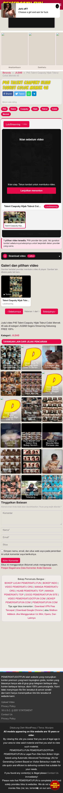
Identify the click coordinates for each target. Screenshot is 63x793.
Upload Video (8, 701)
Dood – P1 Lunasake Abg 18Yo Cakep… (52, 365)
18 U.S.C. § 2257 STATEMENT (17, 710)
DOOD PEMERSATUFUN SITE (41, 594)
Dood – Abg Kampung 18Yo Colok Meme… (10, 365)
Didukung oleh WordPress (23, 727)
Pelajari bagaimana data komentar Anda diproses (26, 567)
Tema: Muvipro (45, 727)
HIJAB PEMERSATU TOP (30, 590)
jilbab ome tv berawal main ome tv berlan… (31, 365)
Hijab (35, 108)
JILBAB (15, 335)
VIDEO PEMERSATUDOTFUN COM (26, 598)
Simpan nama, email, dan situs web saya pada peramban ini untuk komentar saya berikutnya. (31, 552)
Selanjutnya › (49, 311)
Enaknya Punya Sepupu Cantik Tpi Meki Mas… (10, 495)
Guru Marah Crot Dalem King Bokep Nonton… (31, 443)
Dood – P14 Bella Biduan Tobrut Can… (52, 417)
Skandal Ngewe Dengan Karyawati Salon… (31, 416)
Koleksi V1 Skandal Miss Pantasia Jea (52, 443)
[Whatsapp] (28, 93)
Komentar (43, 233)
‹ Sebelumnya (14, 311)
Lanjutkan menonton (31, 190)
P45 (4, 108)
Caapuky (24, 108)
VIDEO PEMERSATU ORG (19, 586)
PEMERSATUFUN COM (44, 602)
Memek (6, 114)
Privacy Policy (8, 706)
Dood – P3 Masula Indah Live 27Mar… (31, 469)
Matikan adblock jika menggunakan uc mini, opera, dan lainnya (32, 613)
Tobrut (44, 108)
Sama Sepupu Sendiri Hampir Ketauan (52, 495)
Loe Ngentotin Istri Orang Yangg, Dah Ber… (10, 390)
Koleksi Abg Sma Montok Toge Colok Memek (31, 391)
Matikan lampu (26, 233)
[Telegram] (34, 93)
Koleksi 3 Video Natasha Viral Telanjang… (31, 495)
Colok (54, 108)
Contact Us (7, 714)
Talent (13, 108)
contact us (53, 772)
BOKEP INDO (50, 582)
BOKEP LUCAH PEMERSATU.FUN (23, 582)
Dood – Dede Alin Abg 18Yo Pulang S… (52, 469)
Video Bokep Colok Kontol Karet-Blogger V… (52, 390)
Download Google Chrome (29, 610)
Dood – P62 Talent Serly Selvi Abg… (10, 469)
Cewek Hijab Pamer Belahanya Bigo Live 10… (10, 416)
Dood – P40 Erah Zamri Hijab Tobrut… (10, 443)
